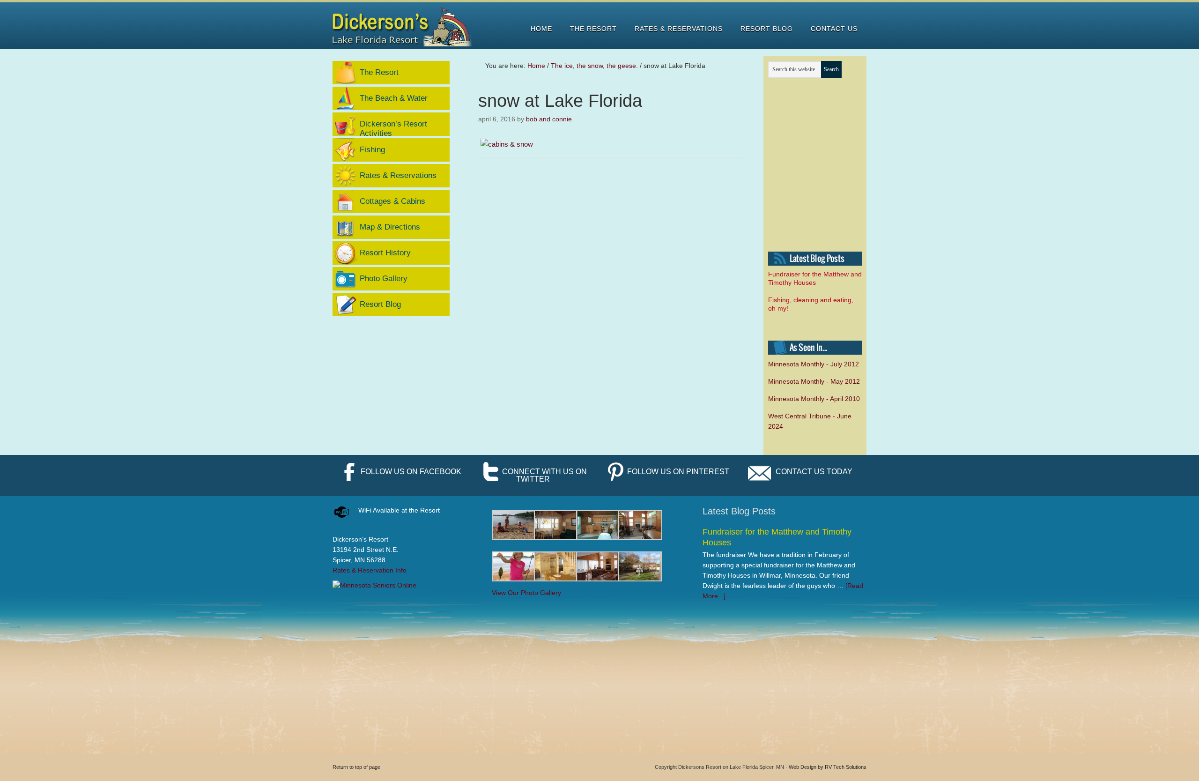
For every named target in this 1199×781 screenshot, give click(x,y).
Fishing (372, 149)
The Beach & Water (394, 98)
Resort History (385, 252)
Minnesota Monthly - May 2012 (814, 381)
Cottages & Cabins (392, 201)
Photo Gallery (383, 278)
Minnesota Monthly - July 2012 (813, 364)
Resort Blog (380, 304)
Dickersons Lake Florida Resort (403, 26)
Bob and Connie (549, 119)
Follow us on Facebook (411, 472)
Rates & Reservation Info (370, 570)
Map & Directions (390, 227)
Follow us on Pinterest (678, 472)
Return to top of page (356, 767)
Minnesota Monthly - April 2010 (814, 398)
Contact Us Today (814, 472)
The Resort (379, 72)
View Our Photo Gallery (526, 592)
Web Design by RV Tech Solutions (827, 767)
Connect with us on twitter (544, 475)
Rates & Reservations (398, 175)
